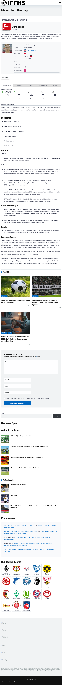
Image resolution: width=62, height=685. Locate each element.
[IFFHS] (13, 3)
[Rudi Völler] (5, 502)
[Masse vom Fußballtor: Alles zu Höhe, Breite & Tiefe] (5, 475)
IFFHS (5, 549)
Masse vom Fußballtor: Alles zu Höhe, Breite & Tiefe (25, 468)
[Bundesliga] (31, 27)
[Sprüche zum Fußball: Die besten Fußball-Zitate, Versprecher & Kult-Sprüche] (46, 286)
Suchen (3, 413)
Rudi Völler (13, 495)
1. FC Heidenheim (32, 50)
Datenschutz (5, 681)
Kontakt (11, 681)
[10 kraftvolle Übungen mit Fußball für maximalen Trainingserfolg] (5, 453)
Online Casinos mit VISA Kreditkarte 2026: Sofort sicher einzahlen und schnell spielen (15, 339)
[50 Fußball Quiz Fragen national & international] (5, 443)
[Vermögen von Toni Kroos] (5, 491)
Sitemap (16, 681)
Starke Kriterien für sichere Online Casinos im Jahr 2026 (19, 525)
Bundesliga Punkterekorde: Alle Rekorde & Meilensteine (26, 457)
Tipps (10, 332)
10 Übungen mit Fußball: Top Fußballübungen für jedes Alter (21, 531)
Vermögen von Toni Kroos (18, 484)
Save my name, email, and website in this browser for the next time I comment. (27, 398)
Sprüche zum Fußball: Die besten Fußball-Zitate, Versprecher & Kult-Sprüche (45, 302)
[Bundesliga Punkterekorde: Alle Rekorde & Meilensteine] (5, 464)
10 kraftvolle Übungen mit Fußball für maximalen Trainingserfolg (29, 446)
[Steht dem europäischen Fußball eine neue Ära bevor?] (15, 286)
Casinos (4, 332)
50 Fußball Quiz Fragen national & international (24, 436)
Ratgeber (4, 296)
